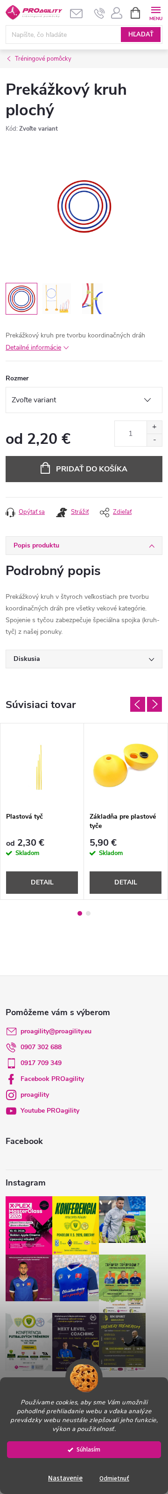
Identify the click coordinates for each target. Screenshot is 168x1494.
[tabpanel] (42, 811)
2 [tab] (88, 913)
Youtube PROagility (50, 1110)
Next (154, 704)
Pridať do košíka (91, 469)
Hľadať (141, 34)
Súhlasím (88, 1449)
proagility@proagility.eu (56, 1031)
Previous (137, 704)
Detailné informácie (33, 347)
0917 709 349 (41, 1063)
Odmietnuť (114, 1478)
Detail (42, 882)
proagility (35, 1094)
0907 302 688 (41, 1047)
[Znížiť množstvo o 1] (154, 440)
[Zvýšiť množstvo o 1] (154, 427)
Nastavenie (65, 1478)
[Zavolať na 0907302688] (99, 13)
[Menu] (155, 12)
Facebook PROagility (52, 1078)
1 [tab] (79, 913)
